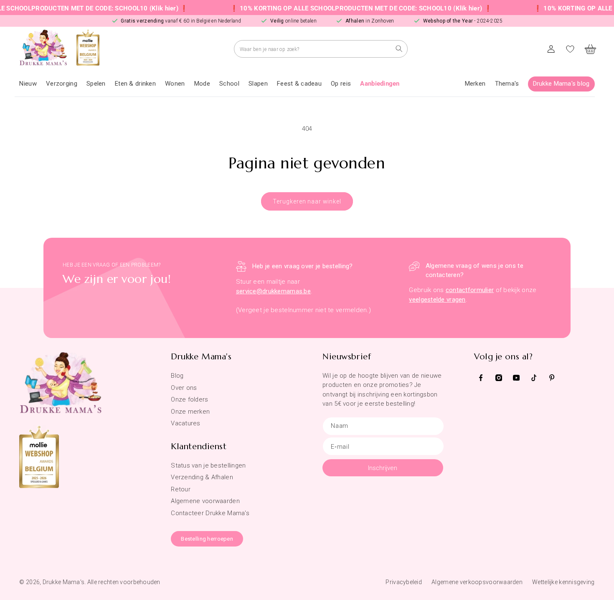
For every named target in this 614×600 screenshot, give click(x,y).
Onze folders (189, 399)
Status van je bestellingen (208, 465)
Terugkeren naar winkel (307, 201)
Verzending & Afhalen (202, 477)
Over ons (184, 388)
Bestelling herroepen (207, 539)
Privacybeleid (404, 582)
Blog (177, 375)
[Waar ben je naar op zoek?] (399, 48)
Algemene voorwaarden (205, 501)
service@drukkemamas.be (273, 291)
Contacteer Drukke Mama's (210, 513)
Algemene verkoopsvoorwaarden (477, 582)
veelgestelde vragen (437, 299)
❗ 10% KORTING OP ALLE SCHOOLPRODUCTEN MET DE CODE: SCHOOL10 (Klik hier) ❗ (349, 8)
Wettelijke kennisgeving (563, 582)
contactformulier (470, 290)
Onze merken (190, 411)
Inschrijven (382, 468)
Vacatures (185, 423)
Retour (180, 489)
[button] (61, 84)
